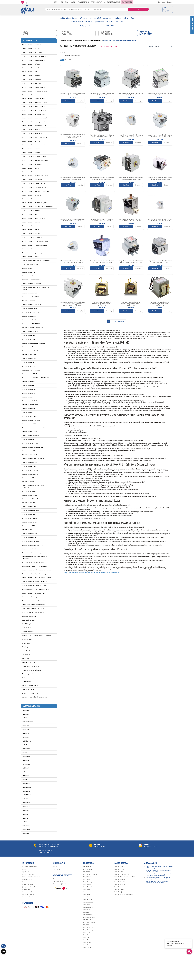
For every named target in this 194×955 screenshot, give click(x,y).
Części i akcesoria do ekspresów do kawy (34, 574)
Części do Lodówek (119, 872)
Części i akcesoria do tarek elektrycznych (33, 218)
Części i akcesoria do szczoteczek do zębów (34, 199)
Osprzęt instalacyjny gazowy (30, 693)
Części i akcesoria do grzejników (31, 75)
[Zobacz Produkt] (73, 78)
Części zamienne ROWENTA (30, 491)
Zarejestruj (161, 2)
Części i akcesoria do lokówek (30, 95)
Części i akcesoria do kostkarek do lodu (33, 87)
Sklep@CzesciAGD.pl (150, 847)
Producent (62, 53)
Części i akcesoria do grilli (29, 72)
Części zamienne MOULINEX (30, 443)
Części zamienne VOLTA (29, 537)
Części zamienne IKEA (28, 385)
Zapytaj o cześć (86, 26)
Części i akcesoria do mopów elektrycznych (34, 118)
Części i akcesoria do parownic (31, 152)
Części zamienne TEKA (28, 526)
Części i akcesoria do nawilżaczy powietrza (34, 137)
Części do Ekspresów (120, 879)
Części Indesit (26, 768)
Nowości (73, 2)
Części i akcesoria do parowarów (31, 149)
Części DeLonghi (26, 733)
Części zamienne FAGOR (29, 355)
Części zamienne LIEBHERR (29, 416)
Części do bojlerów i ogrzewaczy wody (33, 612)
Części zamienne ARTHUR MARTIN (32, 283)
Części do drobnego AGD (121, 874)
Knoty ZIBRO (25, 658)
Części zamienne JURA (28, 397)
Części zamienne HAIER (28, 362)
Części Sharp (26, 810)
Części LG (25, 779)
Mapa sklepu (26, 889)
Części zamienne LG (28, 412)
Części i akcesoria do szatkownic (31, 195)
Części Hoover (26, 760)
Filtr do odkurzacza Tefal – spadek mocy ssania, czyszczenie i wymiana (158, 882)
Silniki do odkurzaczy (28, 678)
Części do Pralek (119, 869)
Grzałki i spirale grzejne (29, 639)
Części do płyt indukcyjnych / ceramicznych (34, 566)
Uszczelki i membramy (28, 689)
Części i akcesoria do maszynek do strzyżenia (35, 110)
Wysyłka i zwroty (96, 2)
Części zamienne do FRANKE (30, 351)
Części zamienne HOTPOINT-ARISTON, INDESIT (35, 378)
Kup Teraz (68, 101)
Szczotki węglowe (27, 682)
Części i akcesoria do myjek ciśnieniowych (34, 126)
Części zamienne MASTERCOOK (31, 420)
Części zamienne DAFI (28, 339)
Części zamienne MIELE (28, 439)
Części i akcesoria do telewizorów (32, 222)
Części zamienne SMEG (28, 503)
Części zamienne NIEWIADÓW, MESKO (33, 458)
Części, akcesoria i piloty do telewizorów (33, 601)
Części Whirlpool (27, 826)
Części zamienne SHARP (29, 506)
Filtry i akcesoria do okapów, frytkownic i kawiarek (36, 635)
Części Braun (26, 725)
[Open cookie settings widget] (3, 951)
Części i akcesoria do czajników (31, 48)
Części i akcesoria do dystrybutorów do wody (35, 56)
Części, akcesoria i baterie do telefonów (33, 604)
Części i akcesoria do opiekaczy (31, 141)
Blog (61, 2)
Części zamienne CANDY (29, 320)
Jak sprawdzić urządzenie (112, 2)
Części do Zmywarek (120, 889)
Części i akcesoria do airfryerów (31, 45)
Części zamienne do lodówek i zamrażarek (34, 585)
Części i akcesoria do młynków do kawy (33, 114)
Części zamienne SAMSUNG (30, 499)
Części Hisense (26, 756)
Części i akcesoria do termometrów (32, 226)
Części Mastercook (27, 787)
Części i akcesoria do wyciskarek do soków (34, 245)
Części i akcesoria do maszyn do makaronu (34, 102)
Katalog (24, 869)
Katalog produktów (28, 894)
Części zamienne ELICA (28, 347)
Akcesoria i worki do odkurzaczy (31, 280)
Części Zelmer (26, 833)
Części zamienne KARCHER (29, 401)
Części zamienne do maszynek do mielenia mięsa (36, 260)
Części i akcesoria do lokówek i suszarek (33, 99)
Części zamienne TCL (28, 530)
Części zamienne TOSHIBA (29, 518)
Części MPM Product (27, 795)
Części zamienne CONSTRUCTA (31, 324)
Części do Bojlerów (119, 892)
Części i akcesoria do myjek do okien (32, 129)
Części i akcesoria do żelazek (30, 257)
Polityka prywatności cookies (31, 877)
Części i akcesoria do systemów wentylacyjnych (35, 191)
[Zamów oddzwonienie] (3, 946)
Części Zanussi (26, 829)
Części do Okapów (119, 884)
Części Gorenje (26, 748)
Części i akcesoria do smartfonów (32, 179)
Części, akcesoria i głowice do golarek (33, 608)
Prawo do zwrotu (83, 2)
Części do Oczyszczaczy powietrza (124, 877)
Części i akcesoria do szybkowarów (32, 210)
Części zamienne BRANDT (29, 308)
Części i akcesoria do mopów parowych (33, 122)
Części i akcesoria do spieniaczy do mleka (34, 183)
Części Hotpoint (26, 764)
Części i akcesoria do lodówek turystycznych (34, 91)
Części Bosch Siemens (28, 722)
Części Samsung (26, 806)
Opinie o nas (26, 872)
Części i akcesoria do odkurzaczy (31, 553)
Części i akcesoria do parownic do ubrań (34, 156)
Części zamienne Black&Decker (31, 312)
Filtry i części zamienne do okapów (32, 647)
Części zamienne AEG (28, 268)
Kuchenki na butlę (27, 651)
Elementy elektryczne (28, 631)
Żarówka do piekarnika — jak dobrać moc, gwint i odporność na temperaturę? (158, 878)
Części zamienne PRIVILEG (29, 495)
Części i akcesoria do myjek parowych (33, 133)
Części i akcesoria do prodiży (30, 172)
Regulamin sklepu (27, 879)
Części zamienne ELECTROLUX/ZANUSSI (33, 343)
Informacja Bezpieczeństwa (30, 897)
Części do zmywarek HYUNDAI (31, 370)
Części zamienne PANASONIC (30, 470)
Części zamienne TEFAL (28, 514)
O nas (66, 2)
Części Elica (25, 745)
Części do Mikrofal (119, 882)
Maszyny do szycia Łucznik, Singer (31, 666)
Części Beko (25, 718)
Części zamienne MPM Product (31, 435)
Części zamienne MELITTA (29, 432)
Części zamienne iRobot (29, 389)
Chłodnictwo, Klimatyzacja (29, 624)
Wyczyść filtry (68, 60)
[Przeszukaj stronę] (138, 9)
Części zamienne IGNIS (28, 382)
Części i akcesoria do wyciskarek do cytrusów (35, 241)
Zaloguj (169, 2)
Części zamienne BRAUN (29, 316)
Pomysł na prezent (27, 674)
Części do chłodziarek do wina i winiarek (33, 562)
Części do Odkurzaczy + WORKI (123, 894)
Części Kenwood (26, 772)
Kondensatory (26, 655)
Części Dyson (26, 737)
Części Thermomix (27, 822)
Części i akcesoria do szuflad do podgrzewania (35, 203)
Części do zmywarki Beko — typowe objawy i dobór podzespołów (159, 867)
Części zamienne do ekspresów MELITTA (33, 428)
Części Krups (26, 775)
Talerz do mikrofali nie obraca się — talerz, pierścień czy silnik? (159, 871)
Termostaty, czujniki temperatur (31, 685)
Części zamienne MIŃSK (29, 424)
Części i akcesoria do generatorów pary (33, 60)
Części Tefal (25, 814)
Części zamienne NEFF (28, 451)
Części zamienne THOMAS (29, 522)
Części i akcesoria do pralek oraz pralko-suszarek (36, 578)
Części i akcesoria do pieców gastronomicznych (36, 160)
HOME (55, 2)
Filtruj (61, 60)
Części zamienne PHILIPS (29, 478)
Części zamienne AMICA (29, 272)
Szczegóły (80, 101)
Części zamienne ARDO (28, 276)
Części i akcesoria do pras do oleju (32, 168)
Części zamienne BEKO (28, 301)
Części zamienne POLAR (29, 482)
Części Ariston (26, 714)
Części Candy (26, 729)
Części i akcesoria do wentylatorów (32, 237)
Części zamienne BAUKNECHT (30, 297)
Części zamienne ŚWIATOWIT (30, 510)
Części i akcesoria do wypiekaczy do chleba (34, 249)
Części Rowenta (26, 802)
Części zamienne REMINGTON (30, 474)
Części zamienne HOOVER (29, 374)
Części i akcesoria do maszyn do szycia (33, 106)
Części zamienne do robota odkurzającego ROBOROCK (34, 486)
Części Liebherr (26, 783)
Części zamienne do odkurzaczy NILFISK (33, 447)
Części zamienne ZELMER (29, 549)
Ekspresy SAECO (26, 628)
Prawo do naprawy (28, 874)
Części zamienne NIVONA (29, 462)
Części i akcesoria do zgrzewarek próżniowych (35, 253)
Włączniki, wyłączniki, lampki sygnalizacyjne (34, 697)
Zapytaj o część (127, 2)
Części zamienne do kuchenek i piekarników (34, 581)
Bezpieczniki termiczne (28, 620)
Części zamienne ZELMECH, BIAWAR (32, 545)
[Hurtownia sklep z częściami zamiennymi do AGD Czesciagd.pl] (27, 9)
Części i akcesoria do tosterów (31, 230)
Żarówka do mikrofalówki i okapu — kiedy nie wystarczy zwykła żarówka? (158, 874)
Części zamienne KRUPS (29, 408)
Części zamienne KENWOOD (30, 405)
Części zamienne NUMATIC (29, 455)
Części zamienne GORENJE (29, 358)
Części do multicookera (29, 616)
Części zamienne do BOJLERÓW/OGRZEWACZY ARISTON (35, 288)
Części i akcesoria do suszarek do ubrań (33, 593)
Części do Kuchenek (120, 867)
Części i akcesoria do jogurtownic (31, 83)
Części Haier (25, 752)
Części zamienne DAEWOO (29, 335)
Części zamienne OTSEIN (29, 466)
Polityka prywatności (28, 884)
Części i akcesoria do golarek (30, 68)
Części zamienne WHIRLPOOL (30, 541)
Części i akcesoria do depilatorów (32, 52)
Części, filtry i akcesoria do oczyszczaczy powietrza (36, 570)
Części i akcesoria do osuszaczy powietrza (34, 145)
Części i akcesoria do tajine (30, 214)
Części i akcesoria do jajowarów (31, 79)
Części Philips (26, 799)
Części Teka (25, 818)
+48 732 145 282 (109, 26)
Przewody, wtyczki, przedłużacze (31, 670)
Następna (121, 321)
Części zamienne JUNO (28, 393)
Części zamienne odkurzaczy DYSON (32, 328)
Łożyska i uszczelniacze (28, 662)
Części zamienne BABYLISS (29, 293)
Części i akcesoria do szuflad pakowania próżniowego (37, 206)
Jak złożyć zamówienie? (29, 867)
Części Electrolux (27, 741)
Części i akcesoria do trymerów (31, 233)
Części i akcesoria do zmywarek (31, 597)
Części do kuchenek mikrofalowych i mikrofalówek (36, 589)
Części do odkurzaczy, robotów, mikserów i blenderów (34, 557)
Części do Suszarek (120, 887)
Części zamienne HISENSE (29, 366)
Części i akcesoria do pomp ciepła (32, 164)
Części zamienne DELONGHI (30, 331)
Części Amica (26, 710)
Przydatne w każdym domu (30, 264)
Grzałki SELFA (26, 643)
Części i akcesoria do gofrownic (31, 64)
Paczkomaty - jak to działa (61, 884)
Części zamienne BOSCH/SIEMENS (31, 304)
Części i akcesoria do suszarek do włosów (34, 187)
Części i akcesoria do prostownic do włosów (35, 176)
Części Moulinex (26, 791)
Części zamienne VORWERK (30, 533)
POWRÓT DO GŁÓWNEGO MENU (31, 706)
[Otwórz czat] (189, 951)
